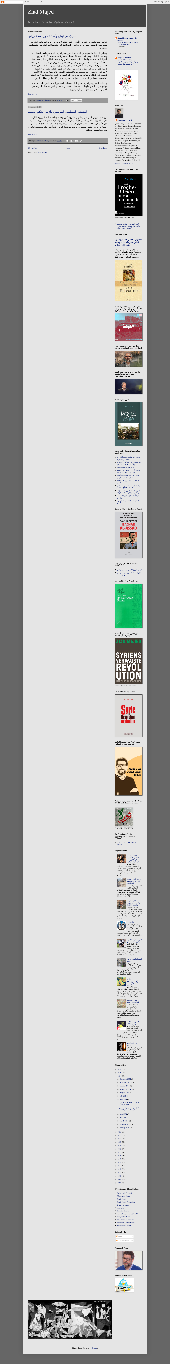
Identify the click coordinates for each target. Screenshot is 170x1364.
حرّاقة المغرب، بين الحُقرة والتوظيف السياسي (134, 881)
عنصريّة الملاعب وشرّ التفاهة (133, 1022)
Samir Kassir (121, 1199)
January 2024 (125, 1127)
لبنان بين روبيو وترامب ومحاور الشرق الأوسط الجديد (133, 981)
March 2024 (124, 1121)
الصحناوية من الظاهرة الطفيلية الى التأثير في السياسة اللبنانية (133, 858)
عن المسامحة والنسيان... (132, 1044)
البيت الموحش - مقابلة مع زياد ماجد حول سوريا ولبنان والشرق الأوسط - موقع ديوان (128, 226)
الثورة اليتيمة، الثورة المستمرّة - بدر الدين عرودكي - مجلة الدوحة (129, 491)
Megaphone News (123, 1196)
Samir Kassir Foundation (126, 1202)
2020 (120, 1142)
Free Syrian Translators (125, 1220)
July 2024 (123, 1096)
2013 (120, 1166)
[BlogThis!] (74, 100)
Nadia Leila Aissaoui (124, 1193)
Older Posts (103, 148)
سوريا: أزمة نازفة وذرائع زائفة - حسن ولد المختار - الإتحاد (128, 471)
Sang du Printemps (123, 1217)
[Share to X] (76, 100)
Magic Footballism (124, 57)
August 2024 (124, 1092)
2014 (120, 1162)
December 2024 (125, 1079)
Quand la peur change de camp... (127, 39)
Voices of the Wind (124, 1225)
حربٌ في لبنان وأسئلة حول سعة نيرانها (52, 36)
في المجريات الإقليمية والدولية (133, 1001)
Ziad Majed (41, 11)
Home (68, 148)
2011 (120, 1172)
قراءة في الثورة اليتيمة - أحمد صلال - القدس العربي (128, 476)
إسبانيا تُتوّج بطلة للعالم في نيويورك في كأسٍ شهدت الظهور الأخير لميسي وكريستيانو (128, 62)
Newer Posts (32, 148)
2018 (120, 1149)
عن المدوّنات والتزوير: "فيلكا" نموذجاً (128, 843)
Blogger (94, 1348)
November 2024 (126, 1082)
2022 (120, 1135)
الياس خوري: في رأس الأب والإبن (129, 569)
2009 (120, 1179)
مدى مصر (120, 1208)
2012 (120, 1169)
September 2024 (126, 1089)
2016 (120, 1155)
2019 (120, 1145)
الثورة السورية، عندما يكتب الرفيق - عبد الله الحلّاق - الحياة (129, 486)
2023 (120, 1132)
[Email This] (71, 100)
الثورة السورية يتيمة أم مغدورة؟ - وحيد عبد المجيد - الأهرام (129, 463)
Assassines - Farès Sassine (126, 1222)
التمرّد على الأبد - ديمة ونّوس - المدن (128, 501)
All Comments (123, 1240)
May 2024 (123, 1114)
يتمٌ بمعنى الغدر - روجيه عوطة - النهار (128, 481)
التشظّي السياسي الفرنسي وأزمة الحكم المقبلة (57, 111)
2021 (120, 1138)
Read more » (32, 94)
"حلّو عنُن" (131, 922)
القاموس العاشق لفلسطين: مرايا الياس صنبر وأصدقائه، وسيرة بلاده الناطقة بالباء (128, 242)
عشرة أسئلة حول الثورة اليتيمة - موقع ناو (129, 496)
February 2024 (125, 1124)
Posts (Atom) (42, 152)
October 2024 (125, 1086)
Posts (120, 1236)
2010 (120, 1176)
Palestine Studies (123, 1211)
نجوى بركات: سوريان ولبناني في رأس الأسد (129, 573)
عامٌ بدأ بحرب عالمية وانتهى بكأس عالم (134, 940)
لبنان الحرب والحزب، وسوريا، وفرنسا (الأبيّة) (133, 902)
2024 (120, 1076)
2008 (120, 1183)
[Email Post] (67, 100)
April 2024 (124, 1117)
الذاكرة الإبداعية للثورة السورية (128, 1214)
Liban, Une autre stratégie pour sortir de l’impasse (127, 43)
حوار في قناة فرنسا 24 (125, 467)
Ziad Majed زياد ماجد (125, 120)
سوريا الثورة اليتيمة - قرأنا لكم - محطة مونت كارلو (128, 458)
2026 (120, 1069)
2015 (120, 1159)
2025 (120, 1072)
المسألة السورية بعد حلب (134, 960)
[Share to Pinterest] (81, 100)
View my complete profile (124, 163)
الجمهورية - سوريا (123, 1205)
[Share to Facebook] (79, 100)
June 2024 (123, 1099)
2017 (120, 1152)
